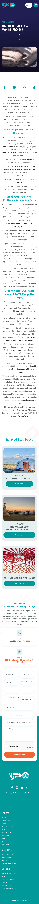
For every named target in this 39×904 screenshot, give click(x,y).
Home (4, 817)
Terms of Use (6, 885)
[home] (8, 5)
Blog (3, 841)
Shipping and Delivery (9, 873)
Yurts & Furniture (7, 854)
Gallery (4, 838)
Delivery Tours (6, 820)
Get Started (29, 793)
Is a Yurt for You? (7, 826)
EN (27, 5)
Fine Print (5, 876)
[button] (36, 5)
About (4, 823)
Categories (19, 39)
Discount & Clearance (9, 863)
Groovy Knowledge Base (10, 888)
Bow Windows (6, 857)
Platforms (5, 860)
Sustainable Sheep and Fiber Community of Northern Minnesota (20, 369)
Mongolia (19, 34)
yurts (28, 106)
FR (31, 5)
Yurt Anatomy (6, 832)
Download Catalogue (13, 793)
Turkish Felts (23, 416)
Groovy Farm (6, 835)
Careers (4, 882)
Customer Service (8, 879)
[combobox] (22, 682)
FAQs (3, 829)
